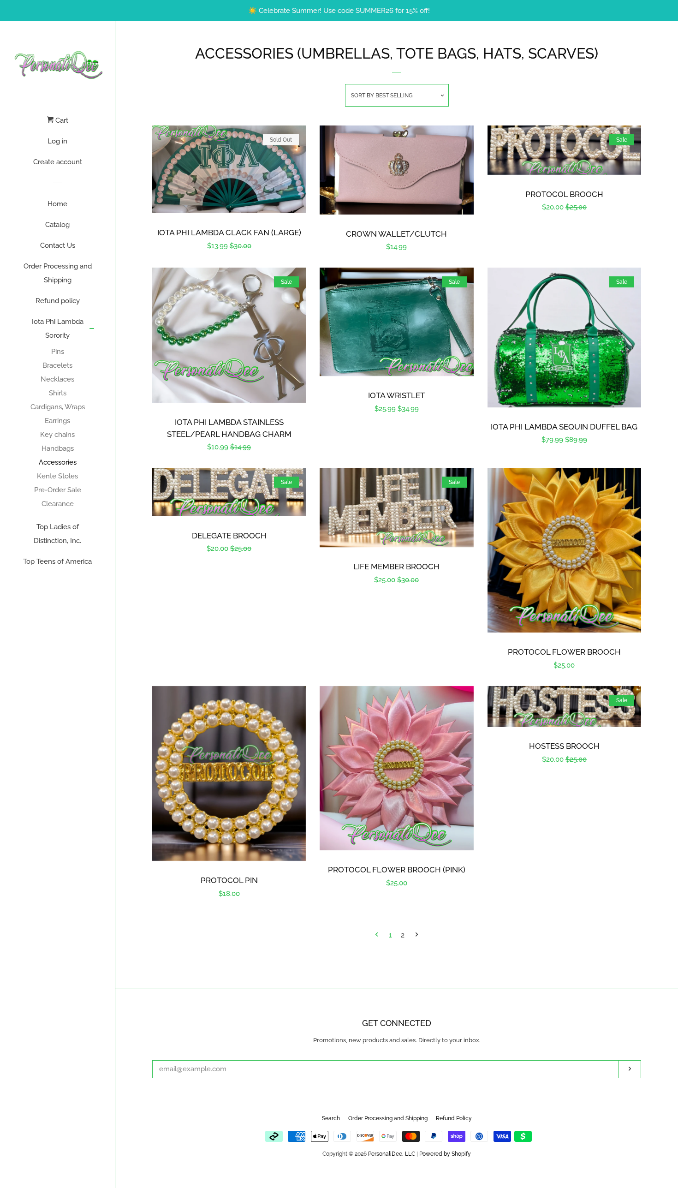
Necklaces (57, 379)
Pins (57, 351)
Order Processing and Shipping (58, 273)
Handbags (58, 448)
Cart (61, 120)
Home (57, 204)
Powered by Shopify (445, 1154)
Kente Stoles (57, 476)
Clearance (58, 504)
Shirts (57, 393)
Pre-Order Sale (57, 490)
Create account (57, 162)
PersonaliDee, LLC (391, 1154)
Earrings (57, 421)
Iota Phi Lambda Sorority (57, 328)
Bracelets (57, 365)
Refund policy (58, 301)
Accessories (58, 462)
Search (331, 1118)
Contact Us (57, 245)
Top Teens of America (57, 561)
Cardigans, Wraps (57, 407)
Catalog (57, 225)
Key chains (57, 434)
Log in (57, 141)
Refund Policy (454, 1118)
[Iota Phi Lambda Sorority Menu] (92, 329)
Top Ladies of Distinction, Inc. (57, 534)
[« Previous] (377, 935)
